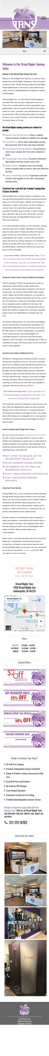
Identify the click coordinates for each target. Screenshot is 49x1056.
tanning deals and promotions (35, 435)
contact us (27, 550)
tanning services (39, 244)
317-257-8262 (42, 17)
